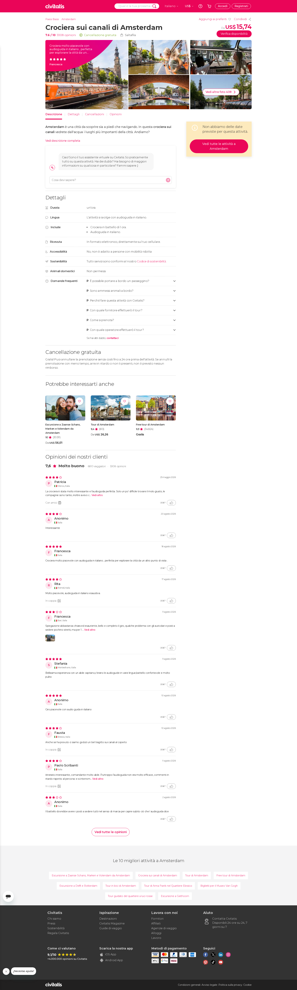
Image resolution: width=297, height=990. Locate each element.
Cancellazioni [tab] (94, 114)
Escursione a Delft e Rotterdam (78, 885)
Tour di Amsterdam (196, 875)
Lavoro (156, 938)
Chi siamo (54, 918)
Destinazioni (108, 918)
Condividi (240, 19)
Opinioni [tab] (116, 114)
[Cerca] (154, 6)
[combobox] (136, 6)
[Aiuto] (200, 6)
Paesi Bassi (52, 19)
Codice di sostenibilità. (151, 261)
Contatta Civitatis (224, 918)
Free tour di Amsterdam (230, 875)
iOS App (110, 954)
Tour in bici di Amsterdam (121, 885)
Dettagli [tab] (73, 114)
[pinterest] (205, 962)
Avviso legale (209, 984)
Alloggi (156, 933)
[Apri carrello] (209, 6)
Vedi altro (97, 495)
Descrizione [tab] (53, 114)
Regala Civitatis (58, 933)
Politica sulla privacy (230, 984)
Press (51, 923)
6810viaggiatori (97, 466)
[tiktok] (213, 962)
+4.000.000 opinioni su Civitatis (67, 958)
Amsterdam (69, 19)
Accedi (222, 6)
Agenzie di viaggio (164, 928)
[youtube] (220, 962)
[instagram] (228, 954)
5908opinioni (118, 466)
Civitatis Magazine (112, 923)
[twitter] (213, 954)
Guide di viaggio (110, 928)
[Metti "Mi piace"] (171, 502)
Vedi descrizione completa (62, 140)
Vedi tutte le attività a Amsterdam (219, 146)
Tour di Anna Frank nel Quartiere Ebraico (168, 885)
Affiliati (156, 923)
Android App (114, 960)
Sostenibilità (56, 928)
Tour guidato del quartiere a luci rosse (130, 896)
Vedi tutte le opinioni (111, 832)
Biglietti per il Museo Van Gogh (219, 885)
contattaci (113, 338)
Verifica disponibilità (234, 33)
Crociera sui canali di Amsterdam (157, 875)
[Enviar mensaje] (168, 180)
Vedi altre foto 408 (219, 92)
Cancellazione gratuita (100, 35)
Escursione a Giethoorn (175, 896)
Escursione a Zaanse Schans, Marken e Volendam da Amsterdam (91, 875)
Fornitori (157, 918)
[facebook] (205, 954)
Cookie (247, 984)
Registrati (241, 6)
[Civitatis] (54, 6)
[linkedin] (220, 954)
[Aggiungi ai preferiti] (79, 401)
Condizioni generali (189, 984)
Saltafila (130, 35)
